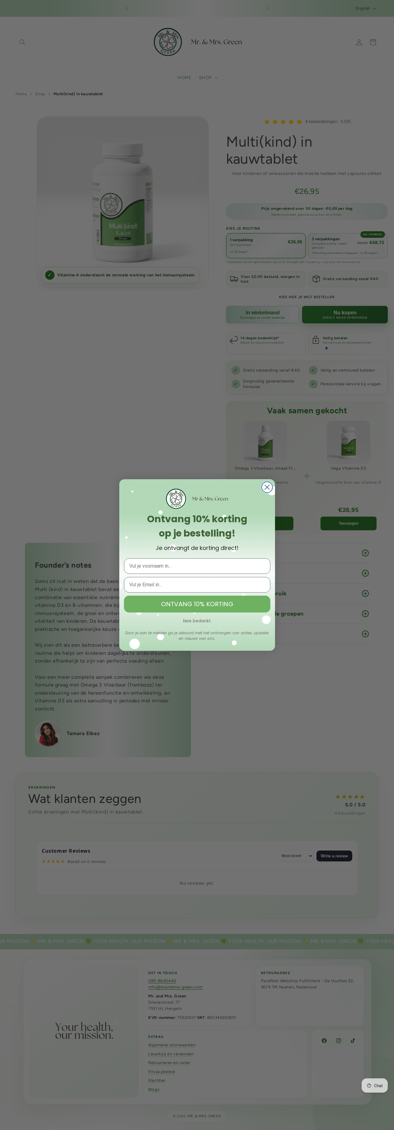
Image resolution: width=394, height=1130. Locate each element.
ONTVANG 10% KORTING (197, 604)
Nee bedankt (197, 621)
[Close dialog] (267, 487)
